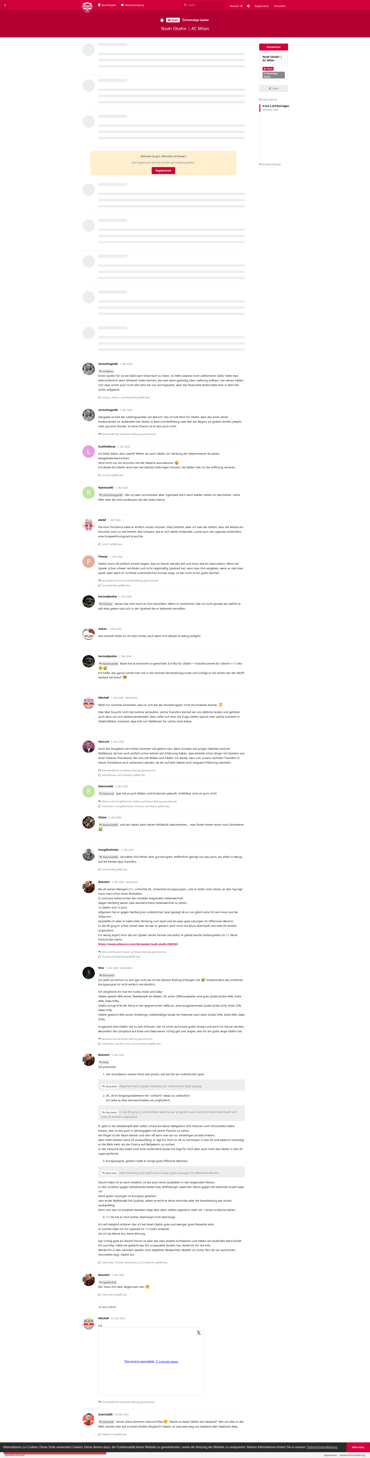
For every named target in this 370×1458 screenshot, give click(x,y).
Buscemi (108, 975)
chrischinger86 (112, 495)
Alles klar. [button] (358, 1447)
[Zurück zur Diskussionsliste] (5, 5)
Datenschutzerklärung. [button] (322, 1447)
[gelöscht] (109, 1282)
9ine (105, 1062)
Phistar (107, 604)
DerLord (108, 793)
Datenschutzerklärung (352, 1455)
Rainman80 (110, 663)
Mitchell (108, 1422)
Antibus (108, 371)
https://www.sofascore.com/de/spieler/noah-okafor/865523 (138, 944)
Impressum (330, 1455)
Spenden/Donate (14, 1455)
